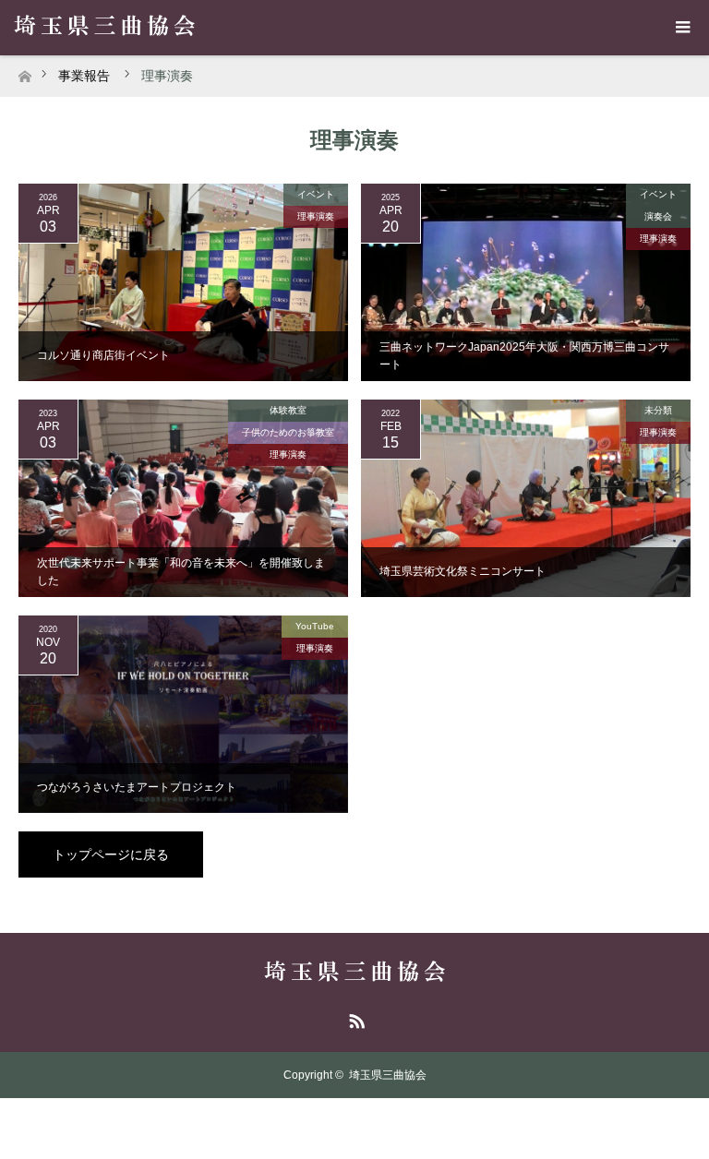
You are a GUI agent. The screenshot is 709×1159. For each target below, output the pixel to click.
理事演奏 (315, 216)
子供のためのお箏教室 (288, 432)
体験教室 (288, 410)
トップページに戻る (111, 854)
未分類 (658, 410)
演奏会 (658, 216)
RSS (354, 1018)
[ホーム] (24, 71)
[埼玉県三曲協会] (354, 974)
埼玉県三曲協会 (388, 1075)
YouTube (314, 626)
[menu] (681, 27)
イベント (315, 194)
